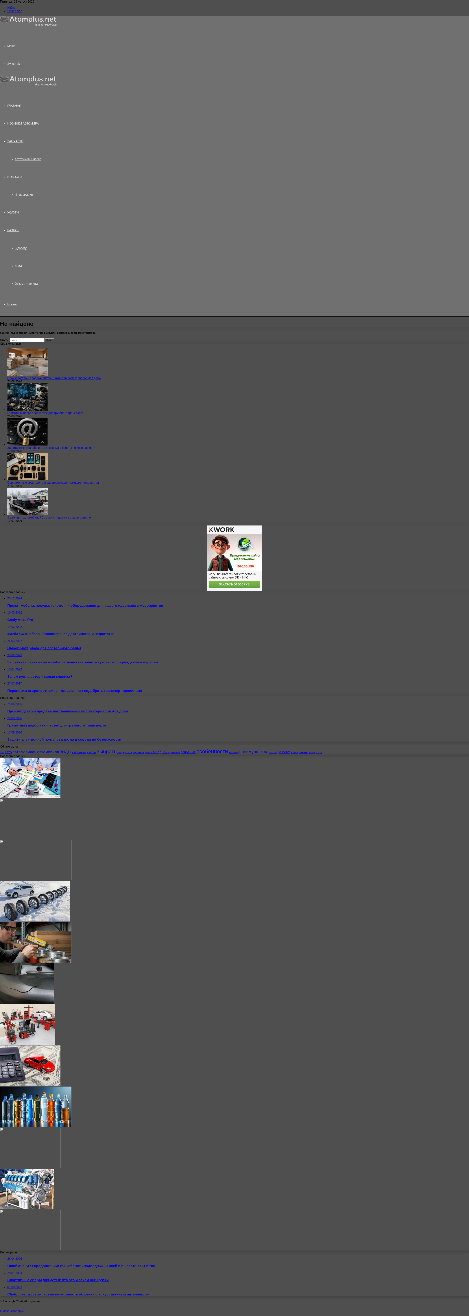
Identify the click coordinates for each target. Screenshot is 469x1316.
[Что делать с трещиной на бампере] (27, 1002)
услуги (318, 752)
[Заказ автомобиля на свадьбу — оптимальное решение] (30, 1167)
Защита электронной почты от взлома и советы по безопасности (51, 447)
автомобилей (24, 752)
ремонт (284, 752)
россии (294, 752)
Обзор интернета (26, 283)
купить (127, 752)
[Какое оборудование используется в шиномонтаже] (27, 1043)
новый (148, 752)
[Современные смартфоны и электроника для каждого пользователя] (27, 479)
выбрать (107, 751)
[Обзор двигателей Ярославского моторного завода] (27, 1208)
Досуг (18, 265)
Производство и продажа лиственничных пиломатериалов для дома (54, 378)
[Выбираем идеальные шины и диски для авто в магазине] (35, 920)
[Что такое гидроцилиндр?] (31, 838)
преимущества (253, 751)
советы (303, 752)
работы (273, 752)
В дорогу (21, 248)
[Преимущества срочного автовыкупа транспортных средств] (30, 1084)
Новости (14, 176)
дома (119, 752)
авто (8, 752)
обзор (156, 752)
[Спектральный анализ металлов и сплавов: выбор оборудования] (35, 961)
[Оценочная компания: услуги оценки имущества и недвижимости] (30, 797)
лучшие (138, 752)
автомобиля (48, 752)
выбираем (79, 752)
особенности (212, 751)
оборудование (171, 752)
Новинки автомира (23, 123)
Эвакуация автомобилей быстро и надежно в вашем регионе (49, 517)
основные (188, 752)
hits (2, 752)
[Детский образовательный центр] (30, 1249)
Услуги (13, 212)
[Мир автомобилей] (28, 25)
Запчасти (15, 141)
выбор (91, 752)
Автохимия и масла (28, 159)
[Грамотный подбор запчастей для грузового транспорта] (27, 409)
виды (65, 751)
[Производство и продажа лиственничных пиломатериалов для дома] (27, 374)
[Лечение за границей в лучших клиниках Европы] (35, 879)
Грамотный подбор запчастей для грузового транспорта (45, 413)
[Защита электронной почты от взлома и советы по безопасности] (27, 444)
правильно (234, 752)
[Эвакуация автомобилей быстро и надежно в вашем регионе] (27, 514)
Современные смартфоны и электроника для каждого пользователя (53, 482)
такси (312, 752)
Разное (13, 230)
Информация (24, 194)
